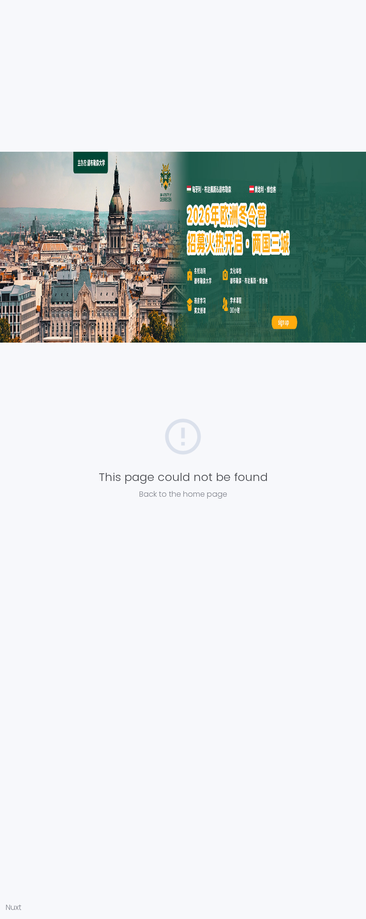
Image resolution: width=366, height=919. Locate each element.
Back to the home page (183, 494)
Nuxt (13, 907)
